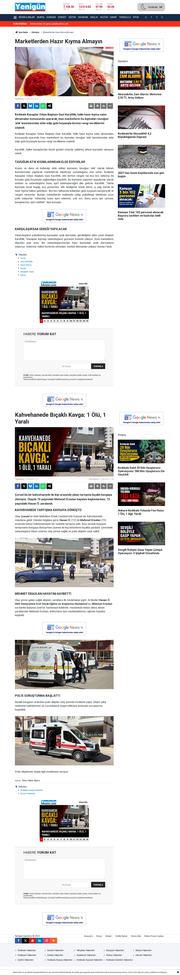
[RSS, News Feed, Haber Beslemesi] (53, 940)
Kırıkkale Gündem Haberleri (119, 960)
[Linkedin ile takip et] (39, 940)
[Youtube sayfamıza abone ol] (32, 940)
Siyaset (62, 17)
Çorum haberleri (28, 793)
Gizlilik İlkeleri (121, 936)
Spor (136, 17)
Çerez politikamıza (152, 972)
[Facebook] (18, 106)
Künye (99, 936)
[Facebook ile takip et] (151, 17)
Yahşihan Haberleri (86, 950)
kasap (23, 268)
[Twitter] (24, 106)
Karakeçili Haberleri (86, 955)
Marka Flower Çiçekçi (154, 936)
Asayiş (40, 17)
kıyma (23, 275)
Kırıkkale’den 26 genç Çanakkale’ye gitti (49, 23)
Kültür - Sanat (108, 17)
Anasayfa (88, 936)
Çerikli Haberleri (25, 960)
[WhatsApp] (43, 106)
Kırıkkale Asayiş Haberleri (59, 960)
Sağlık (94, 17)
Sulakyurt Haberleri (27, 955)
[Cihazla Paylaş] (49, 106)
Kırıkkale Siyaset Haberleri (90, 960)
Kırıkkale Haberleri (27, 950)
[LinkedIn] (37, 106)
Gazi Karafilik (26, 261)
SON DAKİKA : (20, 23)
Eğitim (72, 17)
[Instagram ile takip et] (46, 940)
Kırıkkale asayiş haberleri (32, 790)
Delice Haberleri (114, 955)
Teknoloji (125, 17)
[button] (97, 106)
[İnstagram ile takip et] (146, 17)
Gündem (51, 17)
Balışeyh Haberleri (115, 950)
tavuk (23, 258)
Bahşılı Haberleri (144, 950)
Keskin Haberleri (55, 950)
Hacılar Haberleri (144, 955)
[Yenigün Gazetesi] (30, 6)
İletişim (108, 936)
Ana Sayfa (23, 32)
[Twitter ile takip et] (156, 17)
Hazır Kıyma (26, 265)
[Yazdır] (91, 106)
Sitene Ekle (136, 936)
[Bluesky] (30, 106)
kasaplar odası (27, 271)
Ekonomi (83, 17)
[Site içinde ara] (162, 17)
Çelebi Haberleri (55, 955)
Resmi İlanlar (27, 17)
